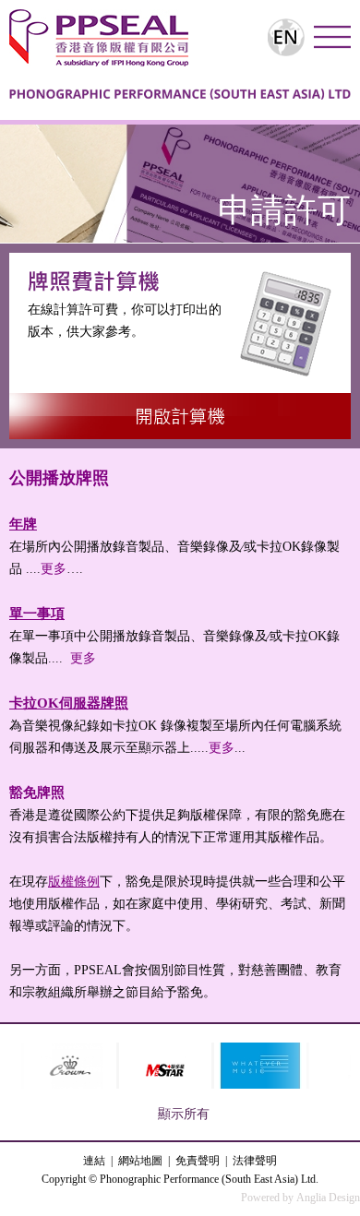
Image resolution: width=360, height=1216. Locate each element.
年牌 (23, 524)
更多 (53, 569)
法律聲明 (255, 1160)
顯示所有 (184, 1114)
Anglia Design (328, 1197)
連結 (94, 1160)
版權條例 (74, 881)
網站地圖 (140, 1160)
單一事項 (37, 613)
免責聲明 (197, 1160)
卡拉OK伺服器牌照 (68, 703)
